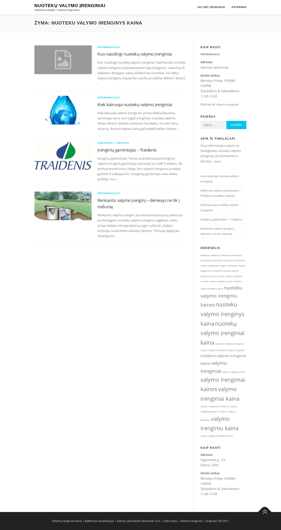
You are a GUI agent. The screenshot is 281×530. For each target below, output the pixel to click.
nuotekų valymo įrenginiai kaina (222, 333)
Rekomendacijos (108, 47)
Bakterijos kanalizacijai (99, 521)
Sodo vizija (170, 521)
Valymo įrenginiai (211, 7)
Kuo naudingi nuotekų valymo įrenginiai (134, 54)
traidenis (219, 343)
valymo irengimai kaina (233, 372)
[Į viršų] (265, 512)
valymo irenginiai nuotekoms (215, 406)
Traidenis (122, 142)
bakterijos (205, 255)
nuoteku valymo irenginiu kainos (221, 296)
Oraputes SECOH (216, 521)
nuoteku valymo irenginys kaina (222, 314)
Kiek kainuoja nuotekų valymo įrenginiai (134, 104)
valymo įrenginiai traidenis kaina (217, 436)
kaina (217, 161)
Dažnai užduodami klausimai (135, 521)
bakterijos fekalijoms (221, 255)
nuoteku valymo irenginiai (229, 276)
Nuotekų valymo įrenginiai (69, 5)
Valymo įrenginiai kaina (67, 521)
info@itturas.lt (210, 54)
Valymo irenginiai (227, 104)
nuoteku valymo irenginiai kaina (216, 281)
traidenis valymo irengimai (231, 350)
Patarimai (239, 7)
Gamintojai (105, 142)
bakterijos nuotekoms (224, 260)
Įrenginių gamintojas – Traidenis (127, 150)
